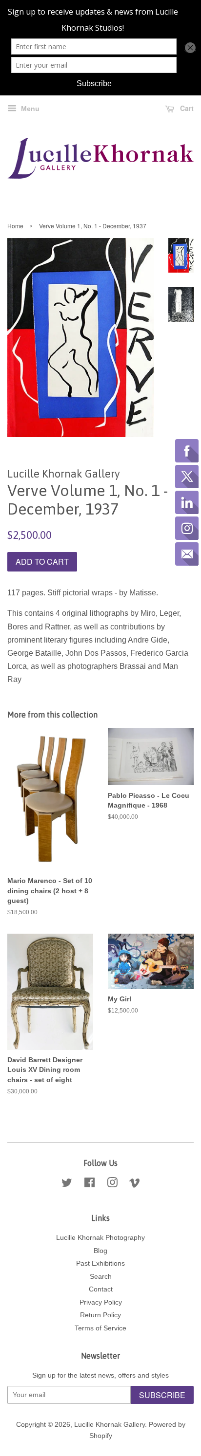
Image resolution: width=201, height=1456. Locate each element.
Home (15, 225)
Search (101, 1276)
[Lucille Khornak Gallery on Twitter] (66, 1184)
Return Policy (100, 1315)
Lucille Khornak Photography (100, 1237)
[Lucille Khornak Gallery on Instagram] (112, 1184)
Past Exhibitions (100, 1263)
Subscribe (162, 1395)
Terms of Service (100, 1328)
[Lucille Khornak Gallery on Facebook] (89, 1184)
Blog (100, 1250)
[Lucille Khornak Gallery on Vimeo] (134, 1184)
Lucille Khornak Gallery (109, 1424)
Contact (101, 1289)
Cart (186, 108)
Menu (29, 108)
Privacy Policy (101, 1302)
